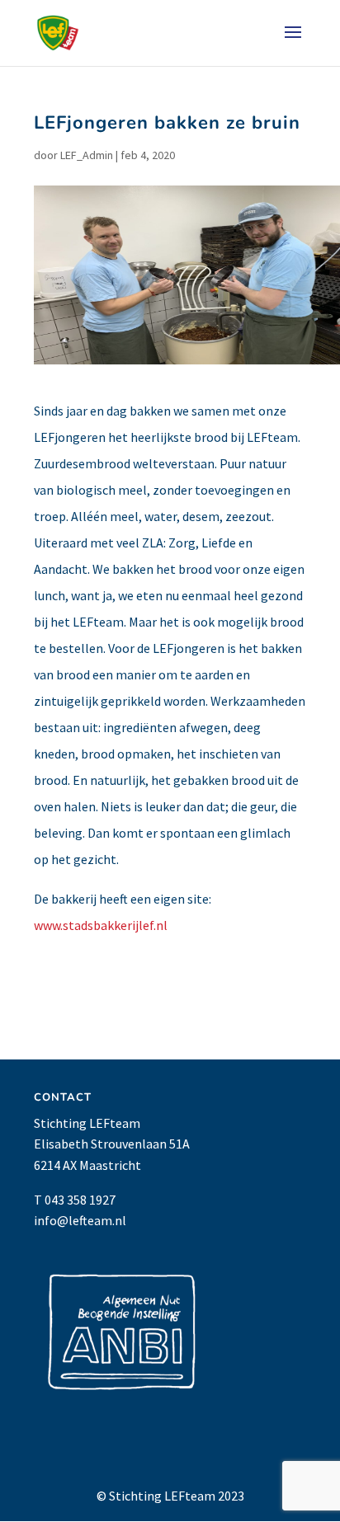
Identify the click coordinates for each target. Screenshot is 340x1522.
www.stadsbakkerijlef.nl (101, 925)
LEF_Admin (86, 155)
